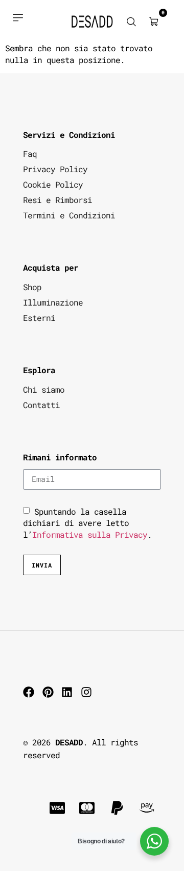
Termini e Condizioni (69, 215)
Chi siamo (43, 389)
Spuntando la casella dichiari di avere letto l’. (87, 523)
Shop (32, 286)
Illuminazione (53, 302)
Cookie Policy (53, 184)
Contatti (41, 404)
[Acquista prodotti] (17, 17)
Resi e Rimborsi (57, 199)
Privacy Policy (55, 169)
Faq (30, 153)
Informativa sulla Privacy (89, 534)
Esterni (39, 317)
